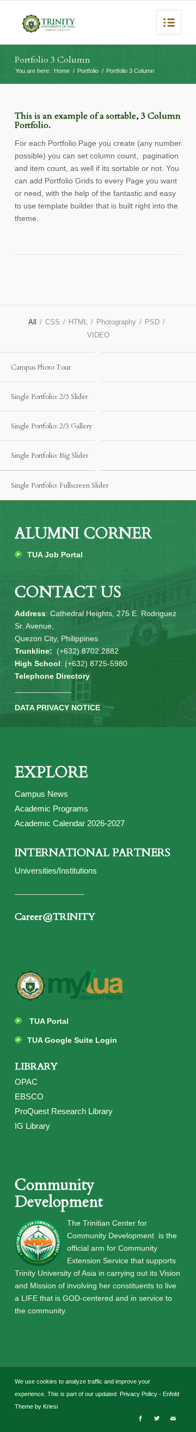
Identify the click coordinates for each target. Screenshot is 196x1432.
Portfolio (88, 70)
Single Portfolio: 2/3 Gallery (52, 426)
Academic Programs (51, 808)
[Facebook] (140, 1418)
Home (62, 70)
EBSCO (29, 1096)
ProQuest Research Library (64, 1111)
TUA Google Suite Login (72, 1040)
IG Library (32, 1125)
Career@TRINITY (55, 917)
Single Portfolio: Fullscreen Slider (59, 485)
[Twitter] (157, 1418)
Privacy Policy (137, 1394)
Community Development (59, 1193)
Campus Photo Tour (41, 367)
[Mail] (173, 1418)
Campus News (41, 793)
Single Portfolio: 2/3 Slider (49, 397)
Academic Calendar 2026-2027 (70, 823)
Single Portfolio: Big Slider (49, 455)
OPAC (26, 1081)
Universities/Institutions (56, 870)
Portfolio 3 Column (52, 60)
